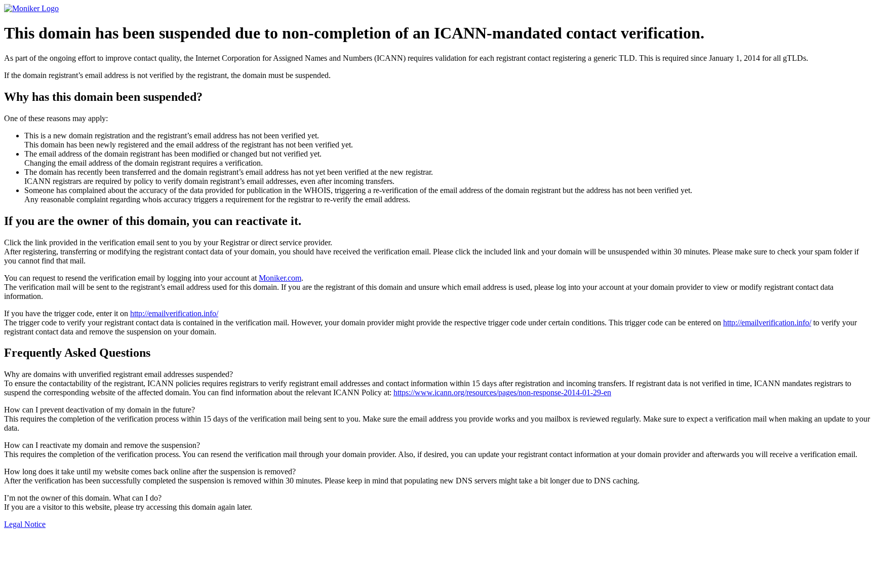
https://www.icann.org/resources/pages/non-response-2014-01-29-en (502, 392)
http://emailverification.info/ (174, 313)
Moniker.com (280, 278)
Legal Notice (25, 524)
